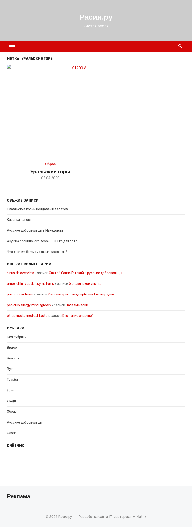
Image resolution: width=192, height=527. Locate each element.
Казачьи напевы (19, 220)
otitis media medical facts (27, 316)
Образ (50, 164)
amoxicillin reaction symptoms (30, 284)
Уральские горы (50, 172)
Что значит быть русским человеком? (37, 252)
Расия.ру (96, 17)
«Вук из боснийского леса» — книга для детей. (43, 241)
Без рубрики (16, 337)
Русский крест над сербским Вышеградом (81, 294)
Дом (10, 390)
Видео (12, 348)
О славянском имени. (86, 284)
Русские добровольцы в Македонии (35, 231)
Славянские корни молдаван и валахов (37, 209)
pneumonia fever (20, 294)
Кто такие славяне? (78, 316)
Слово (12, 433)
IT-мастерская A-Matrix (127, 517)
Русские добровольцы (24, 422)
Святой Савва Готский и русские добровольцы (85, 273)
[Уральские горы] (77, 112)
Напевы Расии (77, 305)
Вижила (13, 358)
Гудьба (12, 380)
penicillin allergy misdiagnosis (29, 305)
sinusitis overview (20, 273)
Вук (10, 369)
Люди (11, 401)
